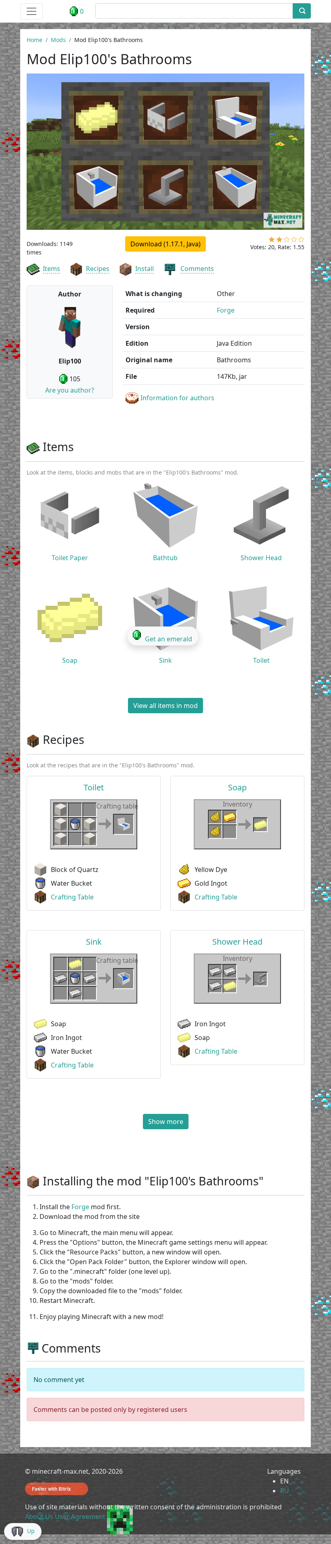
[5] (301, 241)
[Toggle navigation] (31, 11)
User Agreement (80, 1516)
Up (31, 1531)
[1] (271, 241)
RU (284, 1490)
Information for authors (177, 397)
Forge (226, 310)
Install (144, 268)
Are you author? (69, 390)
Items (51, 268)
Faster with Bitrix (51, 1488)
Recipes (97, 268)
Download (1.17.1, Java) (165, 243)
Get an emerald (168, 638)
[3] (287, 241)
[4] (294, 241)
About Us (39, 1516)
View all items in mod (165, 705)
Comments (197, 268)
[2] (279, 241)
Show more (165, 1121)
